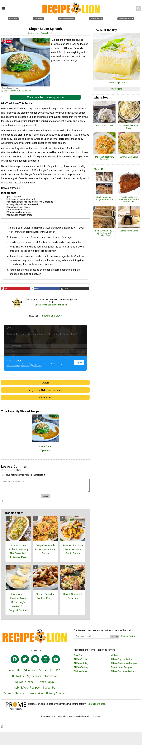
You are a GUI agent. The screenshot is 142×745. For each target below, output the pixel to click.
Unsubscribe (35, 693)
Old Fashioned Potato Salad (129, 127)
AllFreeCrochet (81, 659)
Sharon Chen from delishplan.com (44, 33)
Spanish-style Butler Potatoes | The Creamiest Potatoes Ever (18, 551)
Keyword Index (24, 682)
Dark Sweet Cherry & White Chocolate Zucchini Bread (104, 233)
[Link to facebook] (15, 659)
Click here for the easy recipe (45, 97)
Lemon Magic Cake (116, 83)
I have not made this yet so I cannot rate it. (24, 475)
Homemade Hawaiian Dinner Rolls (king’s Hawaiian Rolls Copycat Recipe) (18, 602)
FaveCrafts (79, 655)
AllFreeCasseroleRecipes (123, 671)
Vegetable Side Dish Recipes (45, 390)
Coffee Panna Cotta (129, 231)
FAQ (57, 670)
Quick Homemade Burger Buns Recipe (104, 198)
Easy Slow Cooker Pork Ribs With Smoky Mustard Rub (129, 199)
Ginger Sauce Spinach (45, 448)
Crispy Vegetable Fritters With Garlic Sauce (45, 549)
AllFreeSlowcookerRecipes (124, 663)
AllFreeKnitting (81, 663)
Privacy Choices (56, 693)
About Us (14, 670)
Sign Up (114, 636)
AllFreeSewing (81, 667)
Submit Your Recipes (27, 687)
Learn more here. (97, 704)
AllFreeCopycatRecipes (122, 659)
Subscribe (49, 687)
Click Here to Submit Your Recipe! (51, 305)
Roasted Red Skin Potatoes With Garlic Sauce (72, 549)
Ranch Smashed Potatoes (72, 596)
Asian (45, 382)
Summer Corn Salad (129, 157)
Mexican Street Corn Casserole (104, 158)
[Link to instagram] (45, 659)
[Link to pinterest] (35, 659)
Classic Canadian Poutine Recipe (45, 596)
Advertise (29, 670)
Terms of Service (14, 693)
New (96, 169)
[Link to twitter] (25, 659)
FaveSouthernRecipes (121, 667)
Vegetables (45, 397)
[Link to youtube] (56, 659)
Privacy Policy (45, 682)
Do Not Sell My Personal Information (34, 676)
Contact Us (45, 670)
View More (116, 89)
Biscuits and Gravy (51, 315)
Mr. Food (115, 655)
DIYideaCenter (81, 671)
